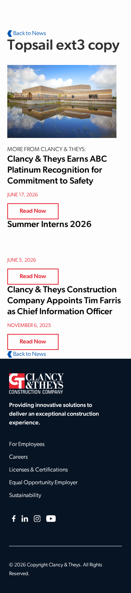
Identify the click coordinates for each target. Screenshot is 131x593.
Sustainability (25, 495)
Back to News (29, 33)
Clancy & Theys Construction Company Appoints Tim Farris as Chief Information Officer (64, 301)
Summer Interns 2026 (49, 224)
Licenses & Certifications (38, 470)
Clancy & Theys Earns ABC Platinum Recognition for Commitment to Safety (57, 170)
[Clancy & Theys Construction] (36, 383)
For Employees (26, 444)
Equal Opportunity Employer (43, 483)
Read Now (33, 211)
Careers (18, 457)
